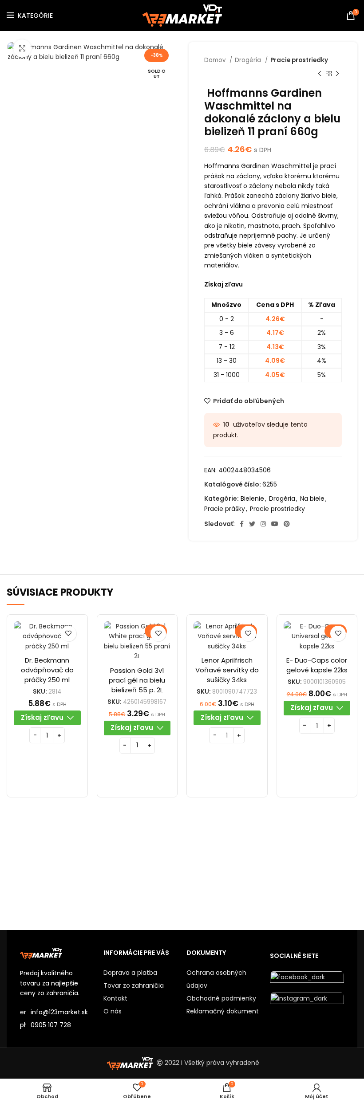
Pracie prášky (224, 508)
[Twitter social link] (252, 524)
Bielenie (252, 498)
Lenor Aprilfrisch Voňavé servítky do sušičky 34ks (227, 670)
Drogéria (249, 60)
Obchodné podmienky (221, 998)
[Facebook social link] (241, 524)
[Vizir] (313, 869)
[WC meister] (138, 869)
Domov (215, 60)
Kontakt (115, 998)
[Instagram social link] (263, 524)
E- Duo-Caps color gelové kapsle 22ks (317, 665)
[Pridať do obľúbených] (68, 633)
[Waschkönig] (225, 869)
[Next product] (337, 73)
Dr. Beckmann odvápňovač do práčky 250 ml (47, 670)
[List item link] (57, 1025)
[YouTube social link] (275, 524)
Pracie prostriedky (299, 60)
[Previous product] (319, 73)
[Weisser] (50, 869)
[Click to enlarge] (22, 48)
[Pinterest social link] (287, 524)
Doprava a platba (130, 972)
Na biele (312, 498)
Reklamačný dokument (222, 1011)
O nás (112, 1011)
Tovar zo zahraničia (133, 985)
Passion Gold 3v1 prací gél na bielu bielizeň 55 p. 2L (137, 680)
